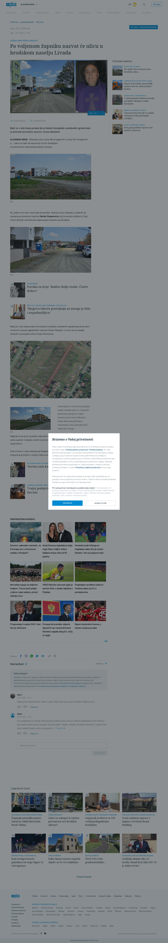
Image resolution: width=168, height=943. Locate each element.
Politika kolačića (96, 449)
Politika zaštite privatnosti (77, 449)
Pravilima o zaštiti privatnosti (88, 467)
